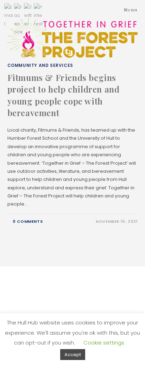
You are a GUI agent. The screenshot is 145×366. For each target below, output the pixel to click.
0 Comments (28, 221)
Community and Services (40, 65)
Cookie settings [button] (103, 342)
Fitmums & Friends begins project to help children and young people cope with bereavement (63, 95)
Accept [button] (72, 354)
